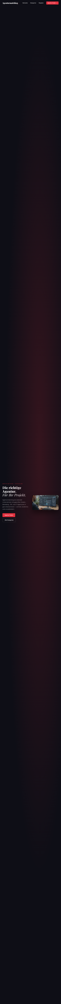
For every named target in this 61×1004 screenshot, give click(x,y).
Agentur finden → (52, 3)
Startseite (25, 3)
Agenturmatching (10, 3)
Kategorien (33, 3)
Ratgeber (41, 3)
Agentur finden (9, 515)
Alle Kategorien (9, 520)
